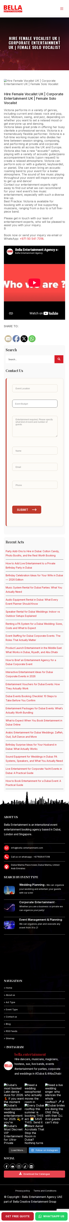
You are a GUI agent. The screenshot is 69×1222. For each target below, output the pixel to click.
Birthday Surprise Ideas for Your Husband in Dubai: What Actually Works (31, 746)
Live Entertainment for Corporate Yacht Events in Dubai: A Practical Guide (34, 770)
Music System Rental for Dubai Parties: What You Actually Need (34, 589)
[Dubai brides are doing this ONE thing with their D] (55, 1114)
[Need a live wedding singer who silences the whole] (55, 1093)
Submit (22, 509)
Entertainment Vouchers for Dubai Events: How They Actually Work (33, 686)
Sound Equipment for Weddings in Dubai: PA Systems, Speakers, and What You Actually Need (34, 758)
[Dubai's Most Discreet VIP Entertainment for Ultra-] (14, 1134)
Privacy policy (22, 1190)
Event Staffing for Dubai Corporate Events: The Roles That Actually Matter (33, 637)
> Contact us (10, 1016)
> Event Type (11, 1009)
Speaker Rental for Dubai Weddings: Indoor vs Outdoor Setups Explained (33, 613)
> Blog (7, 1024)
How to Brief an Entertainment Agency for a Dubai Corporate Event (31, 662)
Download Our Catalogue (37, 1174)
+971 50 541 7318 (32, 238)
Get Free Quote (17, 1216)
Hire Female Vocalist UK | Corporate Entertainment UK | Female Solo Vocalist (33, 98)
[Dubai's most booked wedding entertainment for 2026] (14, 1114)
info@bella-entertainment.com (27, 847)
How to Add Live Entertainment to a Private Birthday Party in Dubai (30, 565)
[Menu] (61, 9)
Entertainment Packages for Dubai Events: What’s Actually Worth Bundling (34, 710)
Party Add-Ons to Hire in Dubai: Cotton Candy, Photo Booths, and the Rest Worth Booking (32, 553)
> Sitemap (9, 1038)
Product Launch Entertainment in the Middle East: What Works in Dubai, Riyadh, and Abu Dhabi (34, 650)
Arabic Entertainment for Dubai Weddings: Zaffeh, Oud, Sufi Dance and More (34, 734)
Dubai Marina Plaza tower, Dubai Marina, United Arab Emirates (35, 867)
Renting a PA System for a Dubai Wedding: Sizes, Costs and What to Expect (34, 625)
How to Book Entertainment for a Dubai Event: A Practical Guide (33, 783)
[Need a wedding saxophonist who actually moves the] (35, 1093)
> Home (8, 988)
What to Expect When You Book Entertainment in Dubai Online (34, 722)
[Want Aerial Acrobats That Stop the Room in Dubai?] (35, 1134)
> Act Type (9, 1002)
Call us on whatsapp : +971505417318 (30, 856)
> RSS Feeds (10, 1031)
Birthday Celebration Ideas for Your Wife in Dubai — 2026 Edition (34, 577)
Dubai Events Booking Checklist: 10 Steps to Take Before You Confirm (31, 698)
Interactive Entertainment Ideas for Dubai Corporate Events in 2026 (29, 674)
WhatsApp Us (53, 1216)
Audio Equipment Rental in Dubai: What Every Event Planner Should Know (32, 601)
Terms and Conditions (44, 1190)
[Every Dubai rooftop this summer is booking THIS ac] (35, 1114)
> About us (9, 995)
